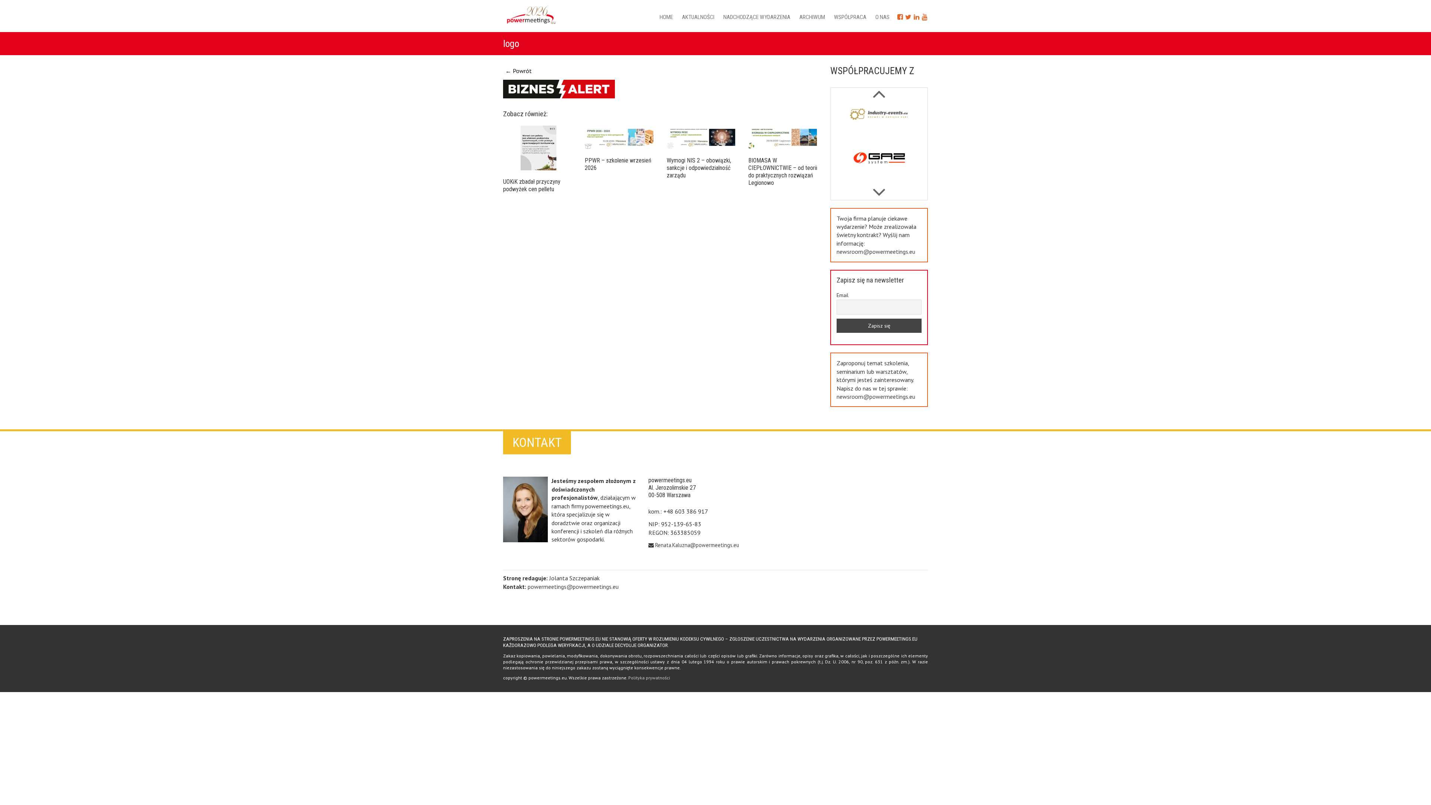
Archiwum (812, 17)
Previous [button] (878, 188)
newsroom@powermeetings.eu (876, 251)
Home (666, 17)
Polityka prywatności (649, 678)
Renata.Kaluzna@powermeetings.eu (697, 545)
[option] (879, 123)
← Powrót (518, 71)
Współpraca (850, 17)
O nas (882, 17)
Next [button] (878, 90)
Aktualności (698, 17)
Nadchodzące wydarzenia (756, 17)
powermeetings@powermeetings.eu (573, 586)
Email (843, 295)
